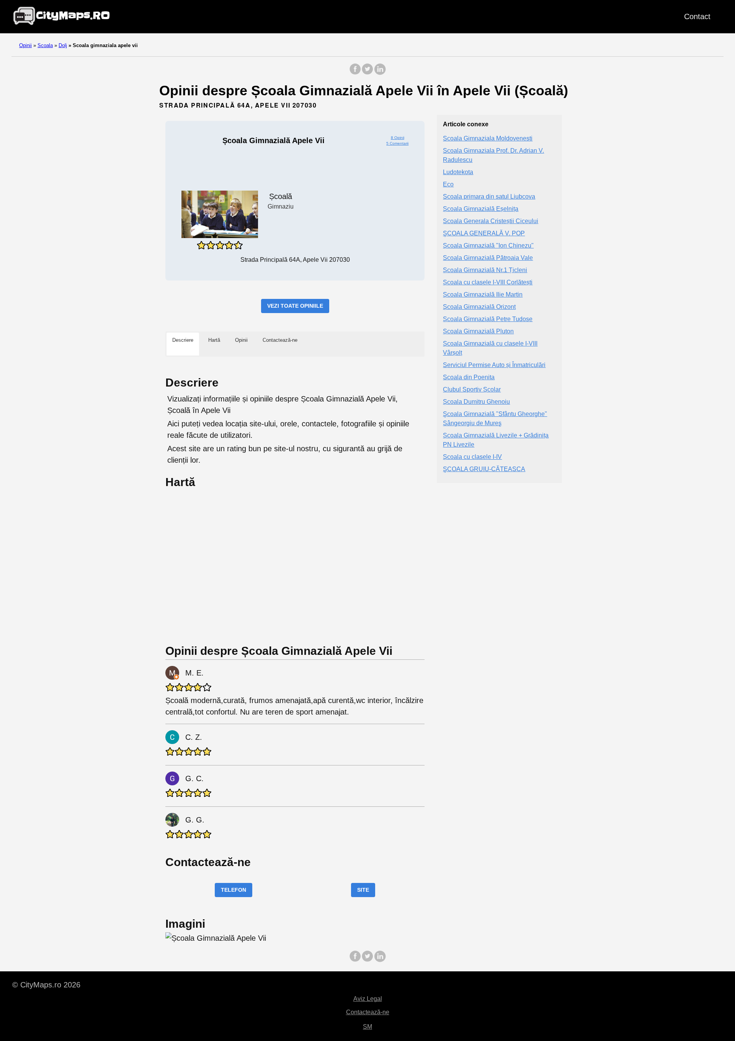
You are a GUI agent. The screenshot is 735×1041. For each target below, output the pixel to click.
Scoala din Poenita (469, 377)
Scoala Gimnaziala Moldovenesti (487, 138)
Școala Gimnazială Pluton (478, 331)
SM (367, 1026)
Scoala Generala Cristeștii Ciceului (490, 221)
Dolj (63, 45)
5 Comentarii (397, 143)
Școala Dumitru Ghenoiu (476, 401)
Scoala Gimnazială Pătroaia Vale (488, 258)
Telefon (233, 890)
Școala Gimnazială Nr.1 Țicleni (485, 270)
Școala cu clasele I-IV (472, 457)
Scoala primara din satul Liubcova (489, 196)
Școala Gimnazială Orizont (479, 306)
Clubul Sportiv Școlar (472, 389)
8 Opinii (397, 137)
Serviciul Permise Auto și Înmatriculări (494, 365)
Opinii (25, 45)
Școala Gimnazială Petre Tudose (487, 319)
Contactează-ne (367, 1012)
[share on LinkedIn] (380, 73)
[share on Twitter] (367, 73)
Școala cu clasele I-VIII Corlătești (487, 282)
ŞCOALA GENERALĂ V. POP (484, 233)
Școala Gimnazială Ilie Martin (483, 294)
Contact (697, 16)
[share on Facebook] (355, 73)
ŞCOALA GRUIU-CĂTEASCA (484, 469)
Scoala (45, 45)
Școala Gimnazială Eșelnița (480, 209)
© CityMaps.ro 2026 (46, 985)
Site (363, 890)
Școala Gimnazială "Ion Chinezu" (488, 245)
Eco (448, 184)
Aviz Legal (367, 998)
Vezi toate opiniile (295, 306)
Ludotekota (458, 172)
